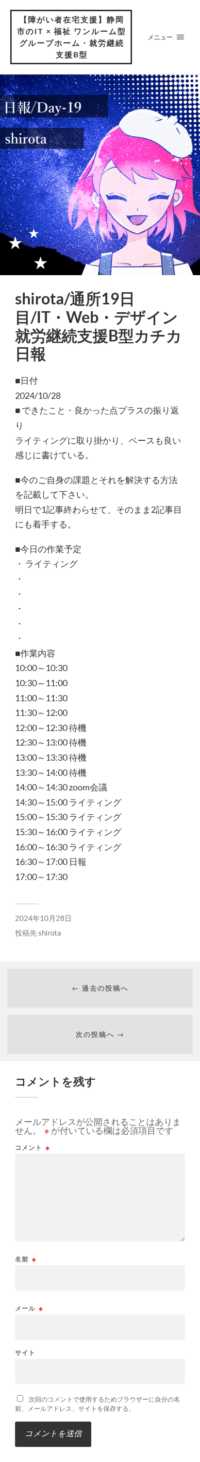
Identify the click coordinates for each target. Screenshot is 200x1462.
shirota (49, 932)
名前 (25, 1259)
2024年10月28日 (43, 918)
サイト (25, 1353)
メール (29, 1308)
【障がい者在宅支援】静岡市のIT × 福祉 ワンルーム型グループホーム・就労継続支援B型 (71, 37)
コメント (32, 1147)
